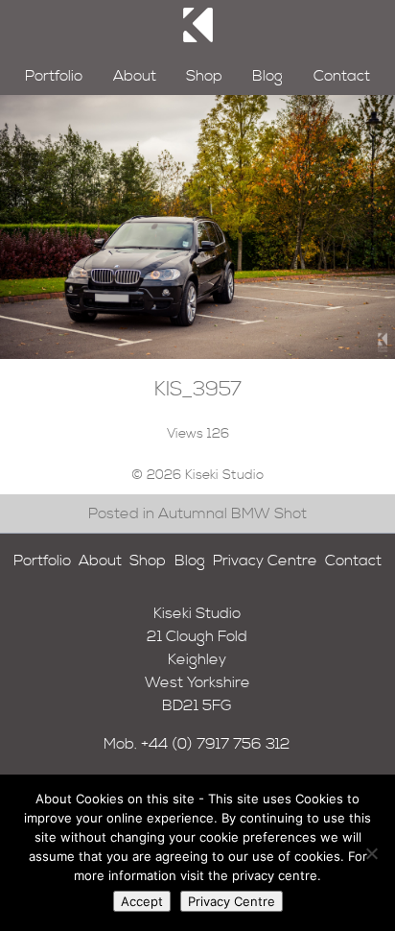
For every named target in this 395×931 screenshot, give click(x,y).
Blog (267, 75)
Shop (204, 75)
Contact (342, 75)
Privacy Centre (265, 560)
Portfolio (53, 75)
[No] (371, 853)
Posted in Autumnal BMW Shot (197, 513)
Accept (142, 901)
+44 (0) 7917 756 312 (215, 743)
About (134, 75)
